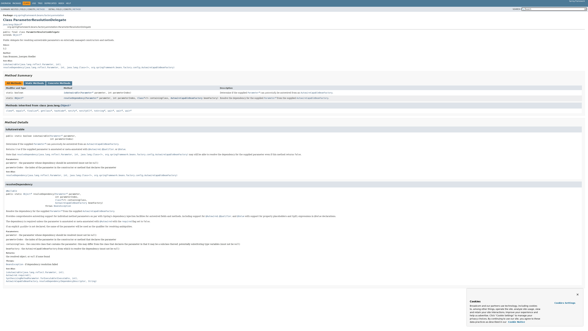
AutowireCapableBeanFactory (186, 98)
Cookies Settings (564, 303)
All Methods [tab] (14, 83)
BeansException (62, 206)
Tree (40, 3)
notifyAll (84, 111)
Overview (6, 3)
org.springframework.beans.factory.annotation (39, 15)
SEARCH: (517, 9)
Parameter (86, 92)
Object (16, 35)
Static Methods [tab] (34, 83)
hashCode (59, 111)
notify (71, 111)
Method (41, 9)
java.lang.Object (12, 24)
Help (68, 3)
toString (99, 111)
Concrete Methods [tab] (59, 83)
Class (140, 98)
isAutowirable (72, 92)
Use (34, 3)
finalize (32, 111)
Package (17, 3)
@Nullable (11, 191)
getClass (46, 111)
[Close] (577, 294)
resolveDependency (74, 98)
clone (9, 111)
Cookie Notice (516, 322)
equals (19, 111)
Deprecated (50, 3)
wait (110, 111)
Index (61, 3)
